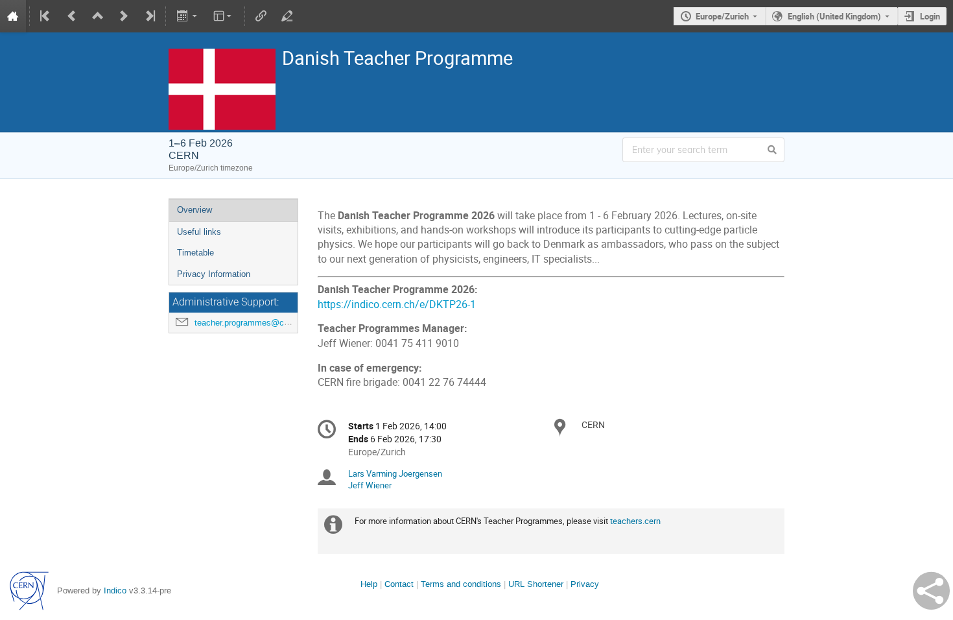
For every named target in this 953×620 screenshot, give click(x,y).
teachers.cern (635, 521)
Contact (399, 584)
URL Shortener (535, 584)
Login (930, 16)
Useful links (199, 232)
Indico (115, 590)
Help (368, 584)
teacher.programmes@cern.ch (250, 322)
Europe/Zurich (722, 16)
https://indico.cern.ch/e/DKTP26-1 (397, 304)
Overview (194, 210)
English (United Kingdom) (834, 16)
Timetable (195, 252)
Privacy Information (213, 274)
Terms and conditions (461, 584)
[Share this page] (931, 590)
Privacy (585, 584)
